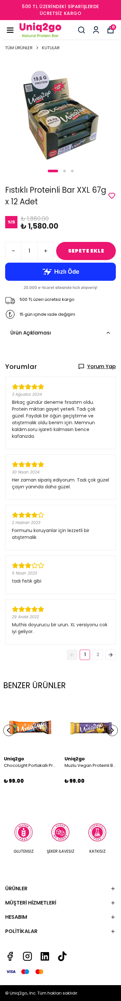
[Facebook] (10, 956)
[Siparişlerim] (96, 30)
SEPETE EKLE (86, 251)
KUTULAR (51, 48)
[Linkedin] (45, 956)
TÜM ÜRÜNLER (19, 48)
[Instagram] (27, 956)
